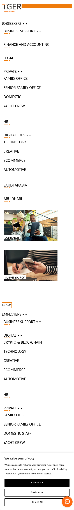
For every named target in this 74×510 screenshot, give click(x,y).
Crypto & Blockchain (23, 343)
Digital (10, 336)
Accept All (37, 482)
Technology (15, 142)
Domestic (12, 97)
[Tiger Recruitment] (12, 8)
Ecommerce (15, 161)
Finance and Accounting (27, 45)
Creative (11, 152)
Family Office (16, 79)
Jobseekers (12, 24)
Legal (9, 58)
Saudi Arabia (15, 185)
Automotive (15, 170)
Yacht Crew (14, 106)
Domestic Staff (17, 434)
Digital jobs (14, 135)
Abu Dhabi (13, 199)
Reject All (37, 502)
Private (10, 72)
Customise (37, 492)
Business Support (19, 31)
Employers (11, 315)
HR (6, 122)
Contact (6, 305)
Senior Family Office (22, 88)
